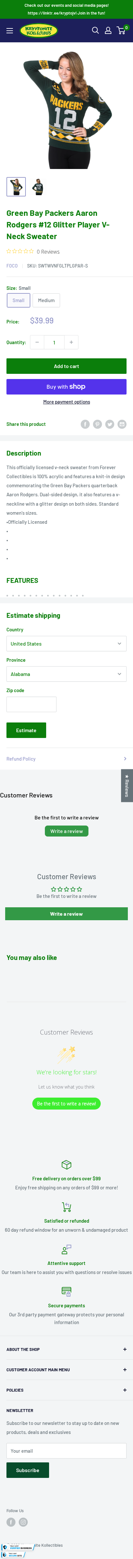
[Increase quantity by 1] (71, 342)
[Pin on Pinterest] (97, 424)
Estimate (26, 730)
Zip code (15, 690)
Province (16, 660)
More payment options (66, 402)
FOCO (12, 266)
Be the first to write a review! (66, 1104)
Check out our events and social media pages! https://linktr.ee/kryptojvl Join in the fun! (67, 9)
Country (14, 629)
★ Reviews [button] (127, 785)
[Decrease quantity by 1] (37, 342)
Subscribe (27, 1470)
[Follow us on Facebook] (10, 1522)
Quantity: (16, 342)
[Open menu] (9, 30)
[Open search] (95, 30)
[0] (121, 30)
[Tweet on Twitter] (109, 424)
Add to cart (66, 366)
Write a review (66, 831)
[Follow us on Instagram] (23, 1522)
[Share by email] (122, 424)
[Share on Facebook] (85, 424)
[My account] (108, 30)
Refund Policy (21, 759)
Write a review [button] (66, 914)
